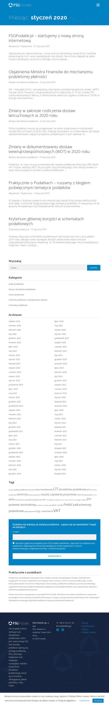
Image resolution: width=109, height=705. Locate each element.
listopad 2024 (14, 363)
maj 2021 (13, 439)
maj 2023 (13, 393)
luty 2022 (12, 423)
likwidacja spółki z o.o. (89, 495)
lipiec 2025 (13, 346)
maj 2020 (58, 461)
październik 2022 (16, 406)
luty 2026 (12, 334)
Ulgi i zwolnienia (44, 511)
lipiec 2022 (59, 410)
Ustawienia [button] (84, 700)
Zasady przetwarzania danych (88, 626)
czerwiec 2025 (60, 346)
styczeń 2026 (60, 334)
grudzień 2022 (15, 401)
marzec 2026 (60, 329)
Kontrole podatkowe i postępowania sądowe (28, 300)
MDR (11, 499)
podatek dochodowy (22, 505)
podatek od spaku (43, 505)
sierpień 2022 (14, 410)
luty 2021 (58, 444)
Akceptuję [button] (98, 700)
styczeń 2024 (14, 380)
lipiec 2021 (13, 435)
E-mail (16, 532)
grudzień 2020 (15, 448)
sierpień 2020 (14, 456)
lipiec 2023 (13, 389)
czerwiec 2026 (15, 325)
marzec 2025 (14, 355)
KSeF (79, 495)
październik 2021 (16, 431)
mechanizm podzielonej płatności (28, 500)
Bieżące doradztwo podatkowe (23, 82)
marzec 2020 (60, 465)
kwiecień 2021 (60, 439)
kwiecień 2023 (60, 393)
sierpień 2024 (14, 368)
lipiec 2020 (59, 456)
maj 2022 (58, 414)
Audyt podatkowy (16, 284)
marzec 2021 (14, 444)
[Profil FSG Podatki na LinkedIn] (62, 630)
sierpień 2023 (60, 384)
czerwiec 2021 (60, 435)
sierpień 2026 (14, 321)
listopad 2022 (60, 401)
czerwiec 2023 (60, 389)
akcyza (11, 490)
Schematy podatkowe (19, 229)
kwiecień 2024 (60, 372)
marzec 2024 (14, 376)
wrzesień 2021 (60, 431)
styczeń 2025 (14, 359)
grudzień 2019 (15, 473)
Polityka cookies (89, 632)
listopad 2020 (60, 448)
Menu (98, 5)
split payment (29, 511)
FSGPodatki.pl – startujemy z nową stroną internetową (46, 38)
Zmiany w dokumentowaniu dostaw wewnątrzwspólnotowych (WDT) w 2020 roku (49, 149)
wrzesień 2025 (15, 342)
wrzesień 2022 (60, 406)
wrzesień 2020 (60, 452)
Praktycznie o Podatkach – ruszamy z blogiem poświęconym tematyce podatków (49, 185)
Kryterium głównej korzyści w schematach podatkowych (46, 221)
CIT (55, 489)
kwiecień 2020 (15, 465)
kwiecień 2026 (15, 329)
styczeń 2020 (60, 469)
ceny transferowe (44, 489)
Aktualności (14, 46)
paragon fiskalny (81, 500)
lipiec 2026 (59, 321)
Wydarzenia (26, 46)
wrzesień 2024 (60, 363)
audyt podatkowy (21, 489)
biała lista (31, 490)
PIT (89, 499)
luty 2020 (12, 469)
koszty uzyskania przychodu (59, 494)
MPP (44, 500)
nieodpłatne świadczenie (55, 500)
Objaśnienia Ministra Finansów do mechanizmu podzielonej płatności (51, 74)
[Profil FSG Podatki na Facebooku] (57, 630)
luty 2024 (58, 376)
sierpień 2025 (60, 342)
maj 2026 (58, 325)
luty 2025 (58, 355)
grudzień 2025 (15, 338)
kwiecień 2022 (15, 418)
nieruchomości (69, 500)
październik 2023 (16, 384)
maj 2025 (13, 351)
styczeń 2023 (60, 397)
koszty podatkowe (34, 495)
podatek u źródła (56, 505)
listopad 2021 (60, 427)
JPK (88, 489)
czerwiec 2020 (15, 461)
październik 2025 (61, 338)
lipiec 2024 (59, 368)
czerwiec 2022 (15, 414)
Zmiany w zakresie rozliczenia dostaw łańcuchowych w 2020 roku (42, 113)
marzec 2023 (14, 397)
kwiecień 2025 (60, 351)
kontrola (22, 494)
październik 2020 (16, 452)
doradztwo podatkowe (73, 489)
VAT (57, 510)
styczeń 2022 (60, 423)
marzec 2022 (60, 418)
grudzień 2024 (60, 359)
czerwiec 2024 (15, 372)
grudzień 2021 (15, 427)
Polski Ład (71, 504)
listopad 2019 (60, 473)
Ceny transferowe (16, 294)
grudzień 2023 (60, 380)
